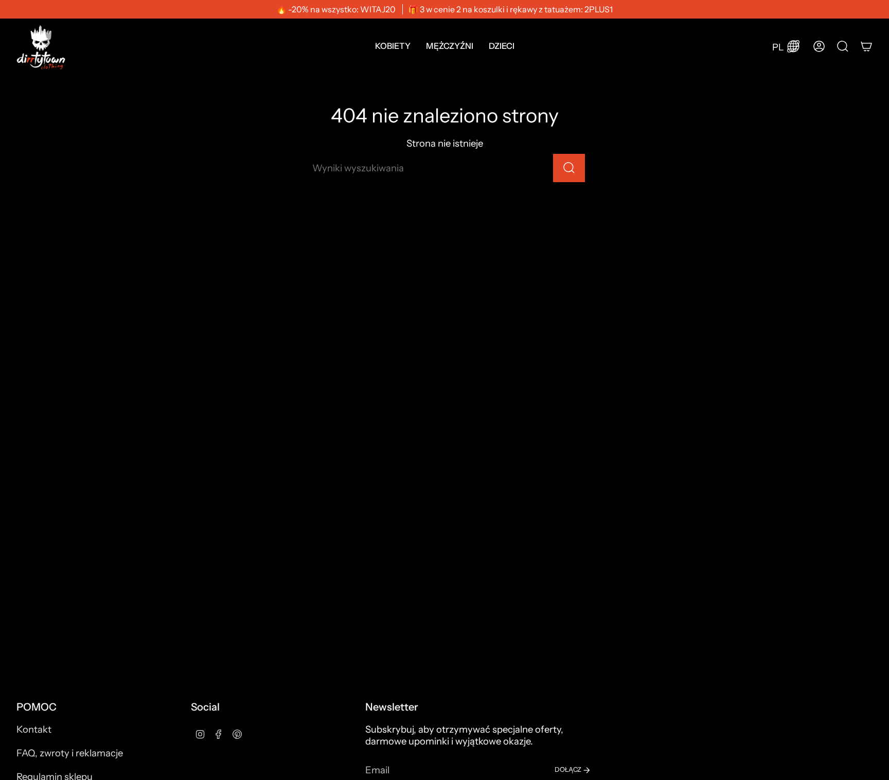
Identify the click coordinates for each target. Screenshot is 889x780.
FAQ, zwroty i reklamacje (69, 753)
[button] (392, 46)
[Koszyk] (866, 46)
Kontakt (33, 729)
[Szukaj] (569, 168)
